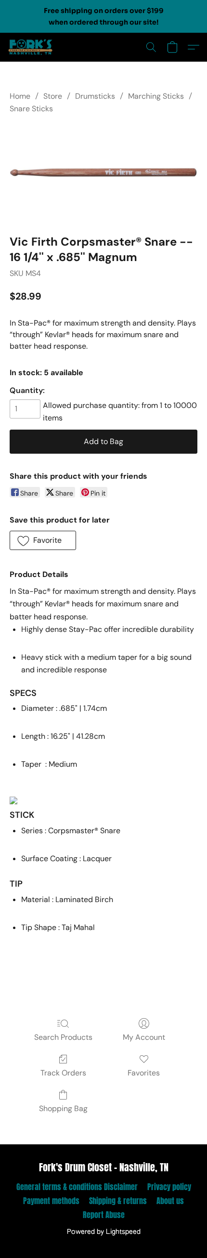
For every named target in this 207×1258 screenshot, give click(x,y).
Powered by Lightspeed (104, 1232)
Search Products (63, 1037)
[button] (32, 47)
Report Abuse (104, 1214)
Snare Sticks (31, 109)
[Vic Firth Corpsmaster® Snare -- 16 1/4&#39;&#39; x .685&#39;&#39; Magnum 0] (103, 172)
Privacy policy (169, 1186)
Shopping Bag (63, 1108)
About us (170, 1200)
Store (52, 96)
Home (20, 96)
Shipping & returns (118, 1200)
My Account (144, 1037)
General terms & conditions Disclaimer (77, 1186)
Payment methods (51, 1200)
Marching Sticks (156, 96)
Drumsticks (95, 96)
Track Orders (63, 1073)
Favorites (144, 1073)
